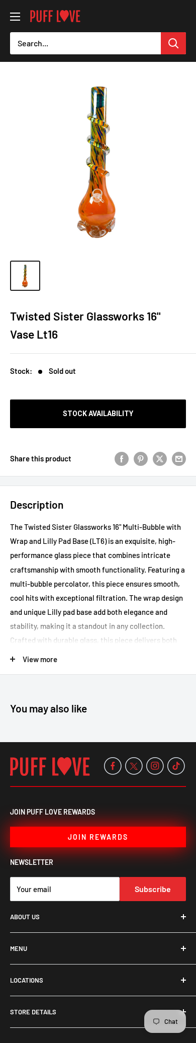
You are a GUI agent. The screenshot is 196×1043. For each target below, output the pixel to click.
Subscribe (153, 889)
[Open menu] (15, 17)
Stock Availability (98, 414)
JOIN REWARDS (98, 837)
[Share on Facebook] (122, 458)
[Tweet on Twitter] (160, 458)
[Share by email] (179, 458)
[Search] (173, 43)
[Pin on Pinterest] (141, 458)
